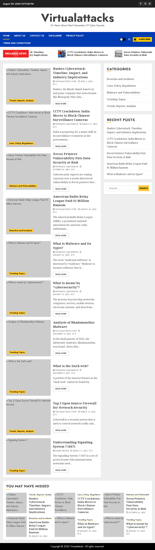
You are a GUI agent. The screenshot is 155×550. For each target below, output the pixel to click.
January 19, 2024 (61, 294)
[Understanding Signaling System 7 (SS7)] (28, 456)
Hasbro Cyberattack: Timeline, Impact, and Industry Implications (70, 73)
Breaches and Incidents (21, 230)
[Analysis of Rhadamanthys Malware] (28, 338)
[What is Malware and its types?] (28, 259)
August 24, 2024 (88, 209)
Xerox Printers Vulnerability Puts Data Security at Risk (71, 158)
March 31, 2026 (89, 124)
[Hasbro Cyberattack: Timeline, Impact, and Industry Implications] (28, 86)
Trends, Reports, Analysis (22, 100)
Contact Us (37, 35)
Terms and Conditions (17, 43)
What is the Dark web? (71, 366)
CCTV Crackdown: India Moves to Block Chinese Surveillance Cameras (71, 115)
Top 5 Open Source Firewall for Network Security (74, 405)
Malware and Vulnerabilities (23, 186)
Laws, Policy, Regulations (21, 143)
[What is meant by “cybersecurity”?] (28, 298)
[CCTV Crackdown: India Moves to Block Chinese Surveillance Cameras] (28, 129)
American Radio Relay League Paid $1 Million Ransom (71, 200)
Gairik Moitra (62, 451)
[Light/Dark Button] (123, 39)
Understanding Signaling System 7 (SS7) (73, 444)
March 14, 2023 (88, 412)
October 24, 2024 (61, 170)
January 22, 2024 (61, 255)
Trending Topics (17, 273)
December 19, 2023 (62, 334)
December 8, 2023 (61, 373)
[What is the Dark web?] (28, 377)
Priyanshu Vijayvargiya (66, 124)
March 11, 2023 (80, 451)
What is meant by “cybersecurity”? (66, 285)
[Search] (129, 39)
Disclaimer (55, 35)
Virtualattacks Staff (66, 81)
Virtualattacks (77, 18)
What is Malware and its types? (125, 174)
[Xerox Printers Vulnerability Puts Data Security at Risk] (28, 171)
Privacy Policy (75, 35)
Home (6, 35)
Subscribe (144, 39)
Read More (60, 103)
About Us (19, 35)
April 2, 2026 (87, 81)
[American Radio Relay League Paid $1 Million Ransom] (28, 216)
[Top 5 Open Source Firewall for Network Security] (28, 417)
